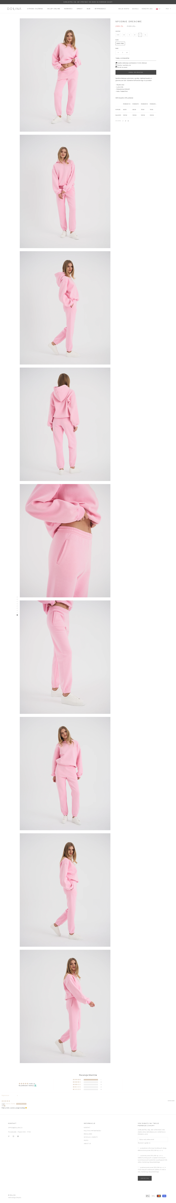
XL (145, 35)
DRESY (80, 8)
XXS (118, 35)
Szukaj (135, 8)
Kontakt (87, 1127)
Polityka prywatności (92, 1131)
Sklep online (53, 8)
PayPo (86, 1140)
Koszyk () (147, 8)
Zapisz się (145, 1178)
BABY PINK (120, 43)
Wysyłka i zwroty (91, 1137)
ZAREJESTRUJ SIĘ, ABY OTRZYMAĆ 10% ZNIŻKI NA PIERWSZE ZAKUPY (88, 2)
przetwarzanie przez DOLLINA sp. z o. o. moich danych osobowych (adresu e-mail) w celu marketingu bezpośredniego (152, 1170)
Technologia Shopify (14, 1197)
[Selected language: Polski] (159, 8)
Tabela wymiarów (122, 58)
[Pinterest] (128, 120)
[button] (158, 8)
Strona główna (35, 8)
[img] (6, 1101)
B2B (88, 8)
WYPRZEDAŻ (100, 8)
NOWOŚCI (68, 8)
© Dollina (12, 1195)
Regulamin (88, 1134)
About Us (87, 1143)
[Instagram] (13, 1136)
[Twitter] (125, 120)
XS (124, 35)
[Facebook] (123, 120)
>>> (130, 65)
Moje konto (124, 8)
